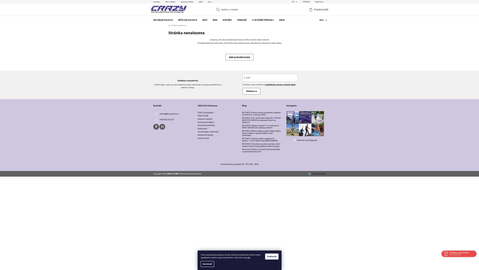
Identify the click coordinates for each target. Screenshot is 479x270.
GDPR (201, 2)
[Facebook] (156, 127)
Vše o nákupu (170, 2)
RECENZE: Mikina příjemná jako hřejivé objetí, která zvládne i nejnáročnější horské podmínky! (261, 133)
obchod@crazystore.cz (169, 113)
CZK (293, 1)
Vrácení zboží (203, 138)
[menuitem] (163, 20)
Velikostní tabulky (205, 135)
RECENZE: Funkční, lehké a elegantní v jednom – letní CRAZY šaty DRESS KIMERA (260, 140)
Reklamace (202, 129)
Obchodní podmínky (206, 125)
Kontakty (156, 2)
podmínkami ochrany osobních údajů (280, 85)
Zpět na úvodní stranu (239, 57)
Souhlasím (272, 256)
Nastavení (207, 264)
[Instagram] (162, 127)
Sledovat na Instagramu (307, 140)
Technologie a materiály (208, 132)
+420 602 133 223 (166, 119)
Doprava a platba (187, 2)
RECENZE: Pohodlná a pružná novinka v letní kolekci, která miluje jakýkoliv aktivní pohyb (261, 145)
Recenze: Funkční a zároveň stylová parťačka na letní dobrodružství (261, 150)
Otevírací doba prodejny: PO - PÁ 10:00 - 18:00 (240, 164)
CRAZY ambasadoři (206, 113)
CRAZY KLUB (203, 116)
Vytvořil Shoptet (319, 173)
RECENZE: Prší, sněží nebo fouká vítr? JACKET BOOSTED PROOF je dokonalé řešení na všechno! (261, 120)
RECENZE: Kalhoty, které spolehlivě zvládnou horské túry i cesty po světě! (261, 114)
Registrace (319, 1)
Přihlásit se (251, 91)
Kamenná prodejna (206, 122)
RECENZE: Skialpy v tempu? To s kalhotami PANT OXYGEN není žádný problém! (260, 127)
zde (248, 257)
